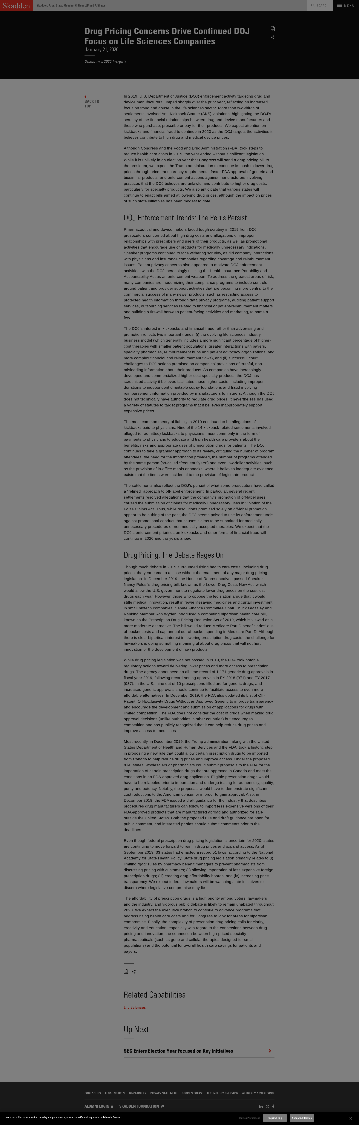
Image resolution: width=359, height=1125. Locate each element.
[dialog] (179, 1118)
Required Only (275, 1117)
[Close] (350, 1118)
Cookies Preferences (249, 1117)
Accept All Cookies (302, 1117)
